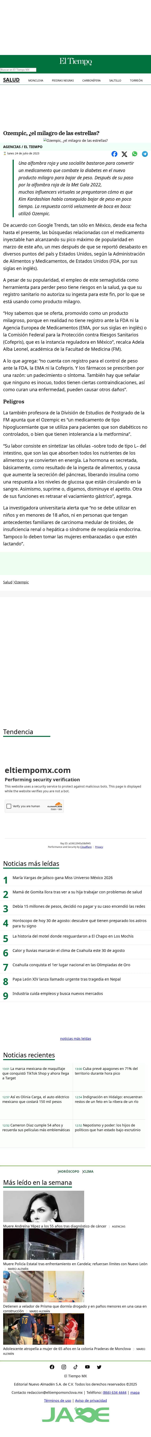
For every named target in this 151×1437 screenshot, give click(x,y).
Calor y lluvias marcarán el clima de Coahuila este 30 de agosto (69, 950)
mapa (135, 1392)
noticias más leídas (75, 1038)
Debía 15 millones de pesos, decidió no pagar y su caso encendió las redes (79, 906)
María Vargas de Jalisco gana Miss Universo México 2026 (63, 877)
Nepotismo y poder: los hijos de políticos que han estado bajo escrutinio (108, 1127)
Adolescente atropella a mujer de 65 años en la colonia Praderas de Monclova (74, 1350)
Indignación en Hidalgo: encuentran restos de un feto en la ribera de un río (108, 1099)
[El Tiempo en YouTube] (90, 1368)
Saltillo (115, 80)
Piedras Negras (63, 80)
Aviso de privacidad (91, 1400)
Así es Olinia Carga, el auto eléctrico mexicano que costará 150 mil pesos (35, 1099)
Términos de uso (57, 1400)
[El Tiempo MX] (75, 64)
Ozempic (22, 582)
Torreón (136, 80)
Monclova (35, 80)
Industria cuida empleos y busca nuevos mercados (58, 993)
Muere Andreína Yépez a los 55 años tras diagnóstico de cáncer (64, 1226)
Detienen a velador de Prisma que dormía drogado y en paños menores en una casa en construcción (75, 1308)
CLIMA (88, 1171)
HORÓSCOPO (69, 1171)
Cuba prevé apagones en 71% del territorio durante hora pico (106, 1071)
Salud (11, 79)
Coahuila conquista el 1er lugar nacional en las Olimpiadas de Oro (71, 964)
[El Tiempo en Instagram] (67, 1368)
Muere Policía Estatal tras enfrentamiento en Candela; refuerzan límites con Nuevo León (75, 1266)
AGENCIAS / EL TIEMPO (22, 146)
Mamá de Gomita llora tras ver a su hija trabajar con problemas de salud (77, 892)
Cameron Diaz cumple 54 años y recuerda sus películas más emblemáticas (36, 1127)
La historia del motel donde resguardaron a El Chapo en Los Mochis (73, 936)
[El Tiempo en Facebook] (55, 1368)
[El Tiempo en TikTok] (78, 1368)
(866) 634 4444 (114, 1392)
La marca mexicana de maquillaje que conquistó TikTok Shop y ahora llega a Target (35, 1073)
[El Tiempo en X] (99, 1368)
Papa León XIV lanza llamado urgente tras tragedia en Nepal (67, 979)
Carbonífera (91, 80)
